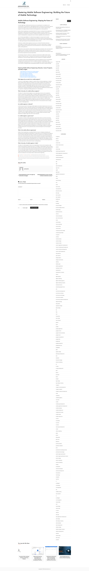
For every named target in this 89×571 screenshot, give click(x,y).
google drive (58, 339)
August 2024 (58, 111)
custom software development (61, 249)
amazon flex (58, 142)
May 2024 (57, 118)
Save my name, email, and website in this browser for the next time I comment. (33, 204)
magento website (59, 389)
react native (36, 158)
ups (56, 489)
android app (58, 149)
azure (57, 184)
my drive (57, 424)
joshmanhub (26, 168)
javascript (57, 374)
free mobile (58, 318)
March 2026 (58, 72)
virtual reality (58, 502)
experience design (59, 305)
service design (58, 458)
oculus (57, 428)
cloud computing (59, 224)
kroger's (57, 378)
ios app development (59, 368)
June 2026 (57, 65)
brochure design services (60, 207)
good (57, 324)
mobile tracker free (59, 416)
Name (19, 199)
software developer (59, 468)
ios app (57, 366)
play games (58, 437)
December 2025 (58, 78)
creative (57, 236)
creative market (58, 243)
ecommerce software (60, 293)
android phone (58, 159)
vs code (57, 510)
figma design (58, 307)
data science (58, 255)
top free (57, 479)
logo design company (59, 383)
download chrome (59, 284)
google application (59, 328)
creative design (58, 240)
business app (58, 209)
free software (58, 320)
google (57, 326)
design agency (58, 257)
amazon (57, 140)
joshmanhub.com (23, 6)
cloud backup (58, 222)
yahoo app (58, 537)
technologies (20, 159)
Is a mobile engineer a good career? (27, 74)
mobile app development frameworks (28, 157)
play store (57, 439)
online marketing (59, 431)
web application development (61, 516)
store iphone (58, 472)
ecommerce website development (62, 299)
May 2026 (57, 68)
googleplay (58, 347)
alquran (57, 138)
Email (31, 199)
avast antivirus (58, 180)
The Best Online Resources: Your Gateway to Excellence (63, 37)
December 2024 (58, 103)
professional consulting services (61, 449)
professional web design (60, 451)
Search (57, 19)
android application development (61, 153)
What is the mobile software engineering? (28, 75)
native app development (60, 426)
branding (57, 203)
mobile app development (60, 403)
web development (59, 525)
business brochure (59, 211)
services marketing (59, 462)
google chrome (58, 330)
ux (56, 495)
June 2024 (57, 116)
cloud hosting (58, 226)
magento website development (61, 391)
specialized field (41, 158)
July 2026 (57, 63)
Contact (68, 4)
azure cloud (58, 186)
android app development (60, 151)
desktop (57, 261)
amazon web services (59, 144)
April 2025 (57, 95)
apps (57, 176)
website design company (60, 529)
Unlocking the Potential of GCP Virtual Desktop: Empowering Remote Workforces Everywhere (51, 558)
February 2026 (58, 74)
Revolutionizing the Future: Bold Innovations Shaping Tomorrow (63, 48)
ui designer (58, 483)
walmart (57, 512)
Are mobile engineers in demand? (26, 73)
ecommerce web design (60, 295)
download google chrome (60, 286)
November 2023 (58, 130)
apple (57, 169)
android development (59, 157)
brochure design (58, 205)
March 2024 (58, 122)
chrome (57, 213)
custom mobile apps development (62, 247)
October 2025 (58, 82)
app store (57, 167)
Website (43, 199)
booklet (57, 201)
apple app (57, 172)
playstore (57, 441)
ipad (56, 370)
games (57, 322)
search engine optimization (60, 454)
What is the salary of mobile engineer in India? (28, 76)
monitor (57, 418)
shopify (57, 464)
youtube (57, 539)
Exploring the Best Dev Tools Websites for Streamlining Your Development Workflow (37, 558)
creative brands (58, 238)
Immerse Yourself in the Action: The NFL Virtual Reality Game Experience (62, 34)
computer (57, 234)
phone (57, 435)
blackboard (58, 199)
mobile (57, 401)
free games (58, 316)
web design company (59, 520)
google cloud (58, 334)
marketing (57, 395)
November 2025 (58, 80)
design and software (59, 259)
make (57, 393)
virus (56, 504)
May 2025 (57, 93)
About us (64, 4)
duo (56, 289)
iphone (57, 372)
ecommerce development (60, 291)
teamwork (47, 158)
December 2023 (58, 128)
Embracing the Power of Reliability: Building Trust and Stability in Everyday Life (63, 31)
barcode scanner (59, 190)
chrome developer (59, 215)
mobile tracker (58, 414)
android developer (59, 155)
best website (58, 197)
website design (58, 527)
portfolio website (59, 443)
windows (57, 533)
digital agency (58, 276)
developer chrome (59, 268)
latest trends (20, 157)
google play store (59, 345)
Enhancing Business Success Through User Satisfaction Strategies (27, 175)
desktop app (58, 263)
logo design (58, 380)
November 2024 (58, 105)
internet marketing (59, 362)
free (56, 314)
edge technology (59, 301)
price (57, 447)
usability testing (58, 491)
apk (56, 161)
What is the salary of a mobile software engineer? (29, 72)
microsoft (57, 399)
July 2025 (57, 88)
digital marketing (59, 278)
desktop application (59, 266)
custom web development (60, 251)
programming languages (30, 158)
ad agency (58, 136)
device (57, 274)
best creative (58, 195)
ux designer (58, 497)
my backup (58, 420)
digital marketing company (60, 282)
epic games (58, 303)
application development (60, 174)
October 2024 (58, 107)
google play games (59, 343)
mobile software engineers (22, 158)
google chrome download (60, 332)
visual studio (58, 508)
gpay (57, 349)
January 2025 (58, 101)
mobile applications (37, 157)
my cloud (57, 422)
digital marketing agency (60, 280)
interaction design (59, 360)
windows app (58, 535)
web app (57, 514)
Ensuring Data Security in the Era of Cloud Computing (65, 557)
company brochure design (60, 230)
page (57, 433)
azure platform (58, 188)
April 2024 (57, 120)
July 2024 (57, 113)
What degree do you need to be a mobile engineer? (30, 71)
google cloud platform (60, 337)
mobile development (35, 154)
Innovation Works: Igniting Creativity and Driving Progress (63, 28)
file (56, 309)
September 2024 (59, 109)
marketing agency (59, 397)
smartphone (58, 466)
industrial (57, 357)
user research (58, 493)
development (58, 270)
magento (57, 385)
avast (57, 178)
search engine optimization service (62, 456)
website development (60, 531)
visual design (58, 506)
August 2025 (58, 86)
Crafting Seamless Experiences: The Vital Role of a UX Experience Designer (63, 55)
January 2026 (58, 76)
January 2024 (58, 126)
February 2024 (58, 124)
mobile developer (59, 408)
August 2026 (58, 61)
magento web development (61, 387)
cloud (57, 220)
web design (58, 518)
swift (44, 158)
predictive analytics (59, 445)
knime (57, 376)
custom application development (62, 245)
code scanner (58, 228)
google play (58, 341)
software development (41, 154)
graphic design (58, 351)
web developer (58, 522)
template (57, 477)
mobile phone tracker (59, 412)
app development (59, 165)
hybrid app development (60, 353)
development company (60, 272)
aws (56, 182)
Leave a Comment (27, 154)
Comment (20, 186)
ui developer (58, 485)
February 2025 (58, 99)
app (56, 163)
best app (57, 192)
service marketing (59, 460)
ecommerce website (59, 297)
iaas (56, 355)
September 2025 (59, 84)
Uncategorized (58, 487)
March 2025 (58, 97)
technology (58, 474)
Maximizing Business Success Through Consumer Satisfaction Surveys (44, 175)
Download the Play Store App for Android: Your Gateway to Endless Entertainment (63, 40)
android (57, 146)
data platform (58, 253)
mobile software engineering (45, 157)
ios (56, 364)
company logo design (59, 232)
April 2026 (57, 70)
